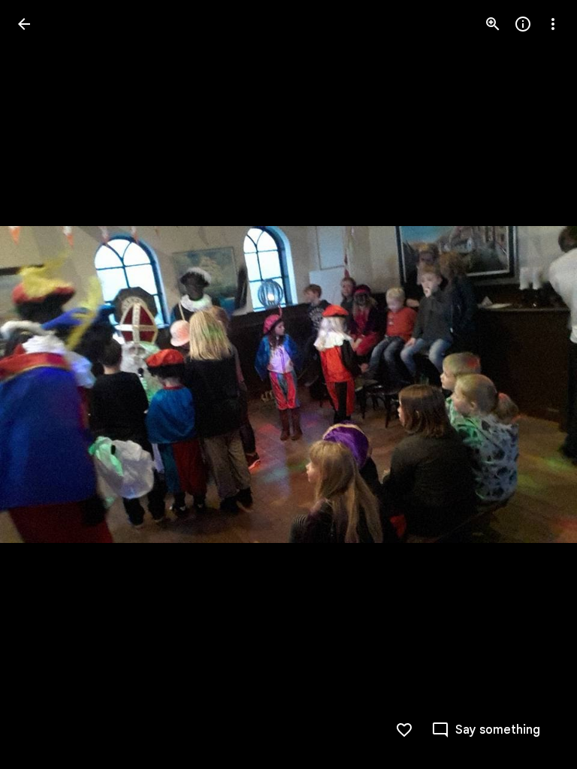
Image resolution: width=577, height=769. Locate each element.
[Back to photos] (24, 24)
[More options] (553, 24)
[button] (42, 384)
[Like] (404, 730)
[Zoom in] (493, 24)
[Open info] (523, 24)
